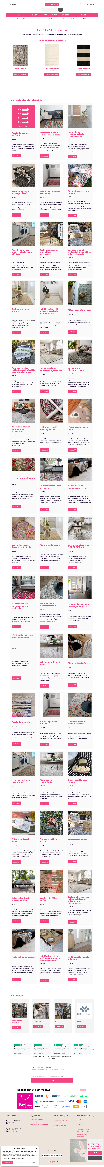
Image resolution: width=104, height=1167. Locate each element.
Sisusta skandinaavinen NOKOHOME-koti (78, 546)
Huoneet (65, 15)
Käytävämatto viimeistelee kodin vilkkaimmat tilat (76, 134)
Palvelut (37, 19)
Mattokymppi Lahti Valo (36, 1122)
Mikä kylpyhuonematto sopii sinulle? (50, 193)
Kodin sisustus (33, 15)
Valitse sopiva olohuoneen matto (76, 369)
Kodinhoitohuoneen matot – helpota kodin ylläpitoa (22, 252)
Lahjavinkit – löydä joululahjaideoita (48, 428)
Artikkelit (79, 1124)
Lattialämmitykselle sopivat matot (21, 781)
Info (84, 19)
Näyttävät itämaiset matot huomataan (77, 723)
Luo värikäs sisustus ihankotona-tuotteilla (21, 546)
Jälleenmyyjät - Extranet (60, 1122)
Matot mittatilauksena (50, 545)
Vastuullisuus (38, 1021)
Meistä (51, 19)
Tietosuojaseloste (82, 1134)
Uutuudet (83, 15)
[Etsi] (60, 10)
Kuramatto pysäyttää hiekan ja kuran (21, 193)
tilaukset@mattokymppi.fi (15, 1131)
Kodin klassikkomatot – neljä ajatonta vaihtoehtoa (22, 429)
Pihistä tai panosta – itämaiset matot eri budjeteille (21, 606)
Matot (20, 15)
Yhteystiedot (80, 1127)
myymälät (91, 4)
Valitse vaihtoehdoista (20, 74)
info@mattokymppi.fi (14, 1124)
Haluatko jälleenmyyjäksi (60, 1120)
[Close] (101, 1141)
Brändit (79, 1021)
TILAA (52, 1080)
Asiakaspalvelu (21, 19)
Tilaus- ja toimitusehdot (83, 1131)
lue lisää (16, 155)
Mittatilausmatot (50, 15)
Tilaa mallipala (81, 1139)
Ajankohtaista (68, 19)
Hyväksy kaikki (8, 1162)
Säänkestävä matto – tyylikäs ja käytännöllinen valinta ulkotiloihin (79, 252)
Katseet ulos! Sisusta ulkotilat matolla (21, 899)
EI (95, 1157)
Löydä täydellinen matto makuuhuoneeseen (23, 636)
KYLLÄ (95, 1152)
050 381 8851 (12, 1130)
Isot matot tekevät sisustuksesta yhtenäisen (51, 369)
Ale (75, 15)
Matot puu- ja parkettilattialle (47, 781)
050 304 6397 (12, 1122)
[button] (36, 1148)
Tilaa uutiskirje (81, 1136)
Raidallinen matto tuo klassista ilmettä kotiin (50, 134)
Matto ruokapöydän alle (79, 663)
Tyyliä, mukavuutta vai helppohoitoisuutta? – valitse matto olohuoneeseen (78, 900)
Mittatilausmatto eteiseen (79, 310)
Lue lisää (16, 1027)
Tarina (57, 1021)
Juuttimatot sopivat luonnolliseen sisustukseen (48, 252)
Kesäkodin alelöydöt (21, 722)
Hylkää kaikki (19, 1162)
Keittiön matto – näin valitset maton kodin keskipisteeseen (49, 311)
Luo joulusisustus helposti (23, 478)
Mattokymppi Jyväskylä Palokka (39, 1124)
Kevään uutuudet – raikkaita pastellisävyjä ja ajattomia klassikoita (23, 370)
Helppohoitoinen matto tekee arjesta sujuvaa (78, 605)
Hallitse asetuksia (31, 1162)
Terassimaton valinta (77, 840)
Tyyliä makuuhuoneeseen (23, 957)
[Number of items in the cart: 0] (83, 4)
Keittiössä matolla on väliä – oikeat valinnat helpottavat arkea (50, 958)
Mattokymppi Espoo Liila (37, 1119)
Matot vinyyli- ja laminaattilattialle (48, 605)
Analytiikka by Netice (52, 1162)
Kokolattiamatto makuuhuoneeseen (77, 487)
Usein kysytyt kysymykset (84, 1129)
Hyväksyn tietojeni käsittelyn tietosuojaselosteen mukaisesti (48, 1076)
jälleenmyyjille (14, 4)
